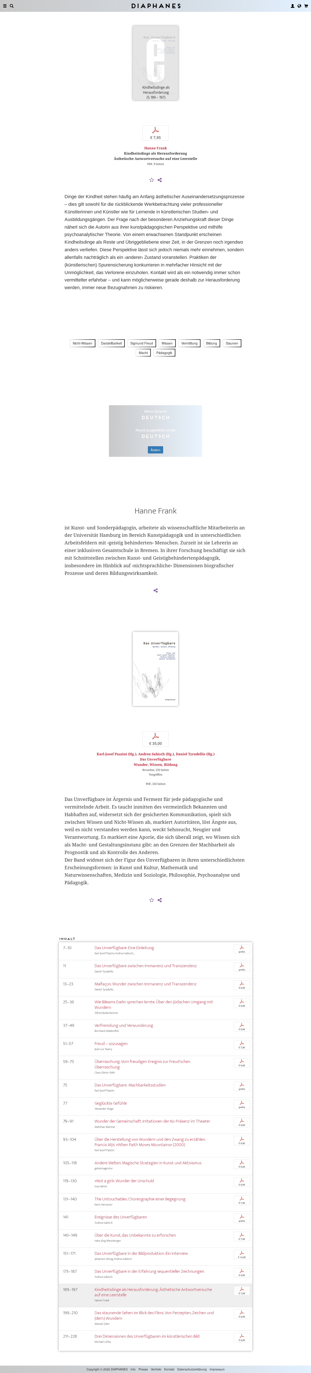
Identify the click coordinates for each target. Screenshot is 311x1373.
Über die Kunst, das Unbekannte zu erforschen (135, 1235)
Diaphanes (155, 5)
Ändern (155, 450)
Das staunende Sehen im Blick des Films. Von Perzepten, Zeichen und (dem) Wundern (154, 1315)
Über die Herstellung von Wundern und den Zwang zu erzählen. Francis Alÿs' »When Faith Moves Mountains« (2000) (150, 1142)
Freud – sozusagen (111, 1043)
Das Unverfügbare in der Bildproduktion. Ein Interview (141, 1253)
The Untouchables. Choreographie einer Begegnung (140, 1199)
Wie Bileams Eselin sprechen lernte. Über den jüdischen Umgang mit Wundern (154, 1004)
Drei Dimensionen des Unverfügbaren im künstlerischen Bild (147, 1336)
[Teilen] (159, 180)
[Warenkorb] (306, 6)
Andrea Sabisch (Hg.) (156, 754)
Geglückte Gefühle (111, 1103)
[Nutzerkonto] (292, 6)
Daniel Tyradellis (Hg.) (195, 754)
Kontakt (169, 1369)
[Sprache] (299, 6)
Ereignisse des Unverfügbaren (121, 1217)
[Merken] (151, 180)
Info (133, 1369)
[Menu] (5, 6)
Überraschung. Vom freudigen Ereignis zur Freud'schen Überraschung (142, 1064)
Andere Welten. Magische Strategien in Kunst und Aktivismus (148, 1163)
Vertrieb (156, 1369)
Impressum (217, 1369)
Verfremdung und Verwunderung (124, 1025)
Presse (143, 1369)
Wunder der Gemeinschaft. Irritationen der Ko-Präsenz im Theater (152, 1121)
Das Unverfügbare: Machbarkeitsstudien (130, 1085)
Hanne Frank (155, 148)
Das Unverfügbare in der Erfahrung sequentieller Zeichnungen (149, 1271)
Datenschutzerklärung (192, 1369)
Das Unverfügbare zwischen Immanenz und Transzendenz (146, 965)
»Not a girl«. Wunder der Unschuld (124, 1181)
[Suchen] (12, 6)
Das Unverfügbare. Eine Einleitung (124, 947)
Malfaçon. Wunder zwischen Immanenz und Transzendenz (146, 984)
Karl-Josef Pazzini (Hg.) (116, 754)
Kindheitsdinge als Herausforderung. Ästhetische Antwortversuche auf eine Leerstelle (153, 1292)
